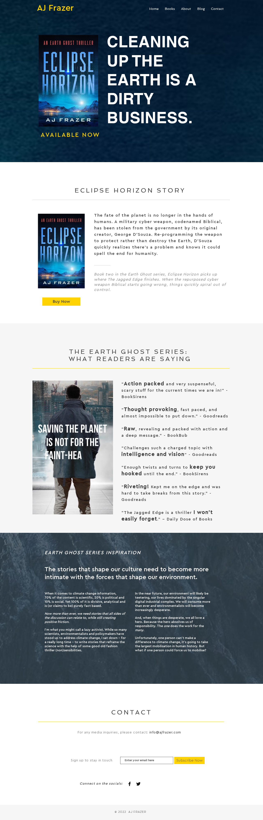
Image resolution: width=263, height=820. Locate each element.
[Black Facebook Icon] (129, 784)
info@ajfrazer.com (165, 732)
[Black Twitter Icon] (138, 784)
